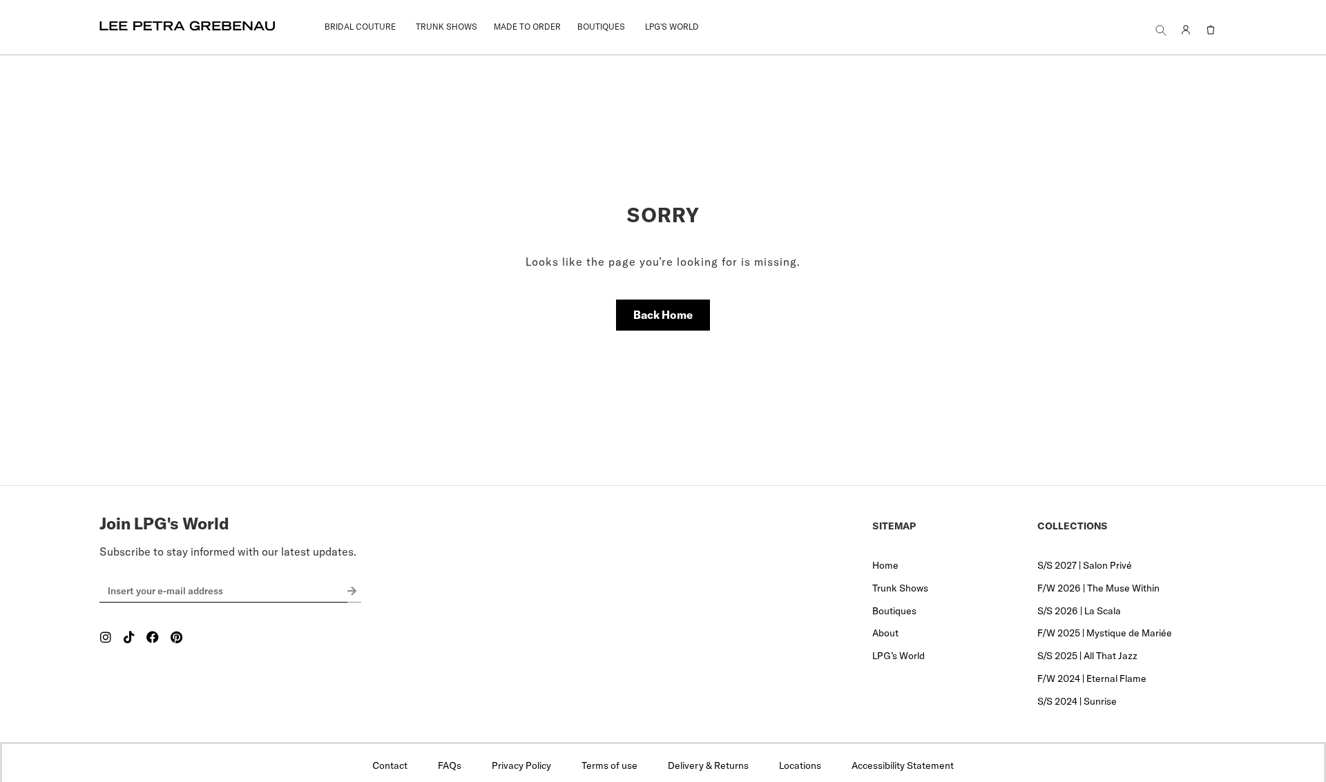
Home (885, 565)
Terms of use (609, 765)
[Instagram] (105, 637)
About (885, 633)
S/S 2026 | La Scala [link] (1079, 611)
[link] (360, 27)
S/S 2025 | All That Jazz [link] (1087, 655)
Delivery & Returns (708, 765)
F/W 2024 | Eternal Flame (1091, 678)
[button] (1161, 30)
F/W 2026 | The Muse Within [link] (1098, 588)
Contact (389, 765)
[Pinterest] (176, 637)
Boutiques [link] (894, 611)
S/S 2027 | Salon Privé (1084, 565)
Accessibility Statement (903, 765)
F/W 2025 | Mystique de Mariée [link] (1104, 633)
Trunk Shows (900, 588)
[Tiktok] (129, 637)
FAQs (449, 765)
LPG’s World (898, 655)
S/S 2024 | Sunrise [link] (1077, 701)
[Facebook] (152, 637)
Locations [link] (800, 765)
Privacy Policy (521, 765)
